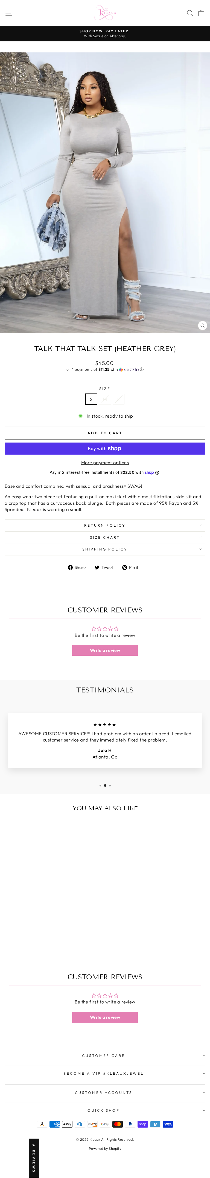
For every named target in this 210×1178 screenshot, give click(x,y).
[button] (105, 369)
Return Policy (105, 525)
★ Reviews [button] (34, 1158)
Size (105, 388)
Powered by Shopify (105, 1148)
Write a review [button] (105, 650)
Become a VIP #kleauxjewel (103, 1073)
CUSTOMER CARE (104, 1055)
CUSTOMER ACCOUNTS (103, 1092)
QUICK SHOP (104, 1110)
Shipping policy (105, 549)
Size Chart (105, 537)
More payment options (105, 462)
